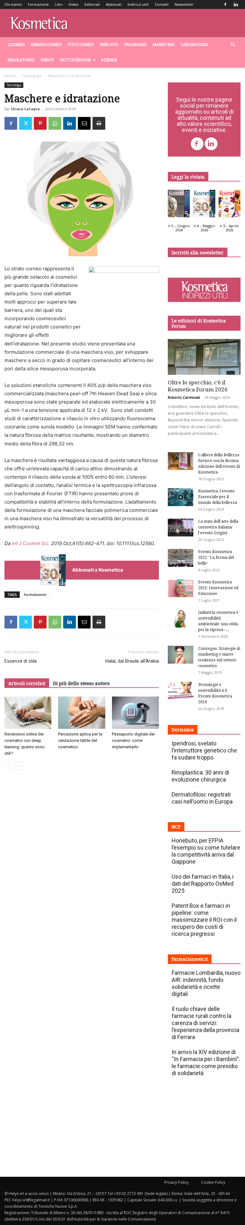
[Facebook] (225, 4)
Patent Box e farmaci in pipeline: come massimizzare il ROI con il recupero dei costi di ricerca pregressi (204, 919)
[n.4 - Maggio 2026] (204, 205)
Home (10, 76)
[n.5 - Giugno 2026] (179, 205)
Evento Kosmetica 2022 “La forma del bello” (216, 557)
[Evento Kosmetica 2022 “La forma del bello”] (180, 558)
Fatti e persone (75, 60)
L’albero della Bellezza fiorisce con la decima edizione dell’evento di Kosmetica (219, 463)
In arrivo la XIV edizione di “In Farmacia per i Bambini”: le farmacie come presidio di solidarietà (206, 1062)
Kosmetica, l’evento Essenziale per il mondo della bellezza (217, 496)
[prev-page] (8, 766)
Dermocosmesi (46, 44)
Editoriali (92, 4)
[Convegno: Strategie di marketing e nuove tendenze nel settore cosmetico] (180, 655)
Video (73, 4)
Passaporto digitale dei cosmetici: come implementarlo (133, 740)
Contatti (161, 4)
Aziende (109, 60)
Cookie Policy (213, 1182)
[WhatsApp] (54, 123)
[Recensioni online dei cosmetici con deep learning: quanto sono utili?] (27, 713)
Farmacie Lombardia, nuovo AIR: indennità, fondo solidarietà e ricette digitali (206, 983)
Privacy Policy (176, 1182)
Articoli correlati (26, 683)
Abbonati (114, 4)
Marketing (164, 44)
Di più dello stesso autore (81, 683)
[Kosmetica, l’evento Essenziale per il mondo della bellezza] (180, 497)
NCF (176, 827)
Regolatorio (21, 60)
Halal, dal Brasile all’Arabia (132, 661)
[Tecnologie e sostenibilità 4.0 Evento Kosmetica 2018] (180, 691)
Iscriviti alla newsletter (198, 253)
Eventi (47, 60)
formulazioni (35, 594)
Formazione (38, 4)
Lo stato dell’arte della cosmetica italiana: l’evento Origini (218, 527)
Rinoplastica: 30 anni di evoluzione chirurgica (200, 776)
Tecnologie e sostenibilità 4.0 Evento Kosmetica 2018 (215, 693)
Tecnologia (32, 76)
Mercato (109, 44)
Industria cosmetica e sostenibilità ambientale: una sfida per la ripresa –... (218, 621)
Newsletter (184, 4)
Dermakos (183, 730)
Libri (59, 4)
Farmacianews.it (190, 959)
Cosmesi (16, 44)
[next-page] (19, 766)
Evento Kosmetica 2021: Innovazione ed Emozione (218, 587)
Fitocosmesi (81, 44)
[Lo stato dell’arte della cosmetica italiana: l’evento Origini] (180, 527)
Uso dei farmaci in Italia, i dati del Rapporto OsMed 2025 (203, 883)
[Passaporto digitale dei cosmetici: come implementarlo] (135, 713)
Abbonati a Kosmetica (97, 570)
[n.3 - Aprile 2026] (230, 205)
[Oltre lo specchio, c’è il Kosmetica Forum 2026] (204, 357)
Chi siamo (13, 4)
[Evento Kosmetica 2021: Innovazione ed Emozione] (180, 588)
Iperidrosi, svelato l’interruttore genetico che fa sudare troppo (204, 750)
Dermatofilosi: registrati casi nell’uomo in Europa (202, 798)
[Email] (84, 123)
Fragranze (135, 44)
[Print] (99, 123)
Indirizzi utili (138, 4)
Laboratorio (194, 44)
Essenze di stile (20, 661)
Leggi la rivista (188, 177)
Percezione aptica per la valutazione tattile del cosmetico (80, 740)
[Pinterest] (40, 123)
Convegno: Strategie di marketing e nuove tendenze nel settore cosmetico (219, 657)
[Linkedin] (236, 4)
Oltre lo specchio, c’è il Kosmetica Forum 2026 (198, 386)
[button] (233, 45)
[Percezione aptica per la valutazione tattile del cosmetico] (81, 713)
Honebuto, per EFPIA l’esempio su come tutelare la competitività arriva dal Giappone (206, 851)
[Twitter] (25, 123)
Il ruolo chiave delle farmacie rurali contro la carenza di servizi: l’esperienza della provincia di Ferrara (205, 1022)
